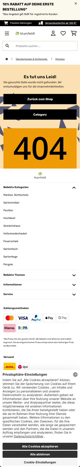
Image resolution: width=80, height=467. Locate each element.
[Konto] (53, 33)
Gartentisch (10, 248)
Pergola (8, 264)
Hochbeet (9, 218)
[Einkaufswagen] (74, 33)
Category (40, 114)
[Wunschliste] (63, 33)
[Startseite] (11, 59)
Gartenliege (10, 256)
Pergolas (60, 59)
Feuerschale (10, 241)
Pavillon (8, 210)
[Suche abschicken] (7, 45)
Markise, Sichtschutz (15, 194)
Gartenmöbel (11, 202)
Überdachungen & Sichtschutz (32, 59)
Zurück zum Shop (40, 99)
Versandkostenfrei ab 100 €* (61, 23)
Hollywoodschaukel (15, 233)
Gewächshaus (11, 225)
